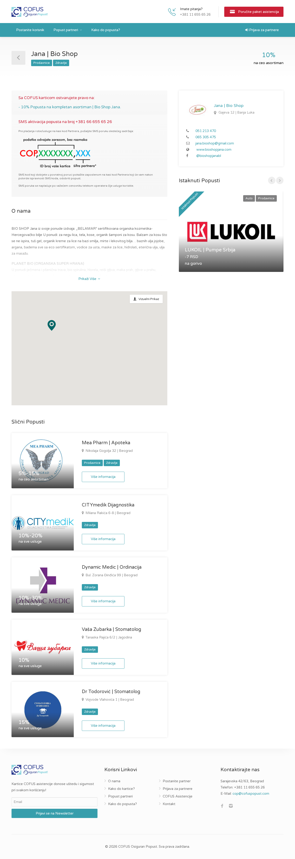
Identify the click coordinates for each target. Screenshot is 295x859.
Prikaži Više (87, 279)
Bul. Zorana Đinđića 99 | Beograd (111, 575)
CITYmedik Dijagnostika (108, 505)
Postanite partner (177, 781)
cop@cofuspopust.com (251, 793)
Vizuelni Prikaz (149, 299)
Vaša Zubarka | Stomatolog (111, 629)
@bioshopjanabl (208, 156)
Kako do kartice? (121, 789)
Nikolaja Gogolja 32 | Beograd (109, 451)
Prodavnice (41, 63)
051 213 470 (205, 131)
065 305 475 (205, 137)
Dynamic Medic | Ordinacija (112, 567)
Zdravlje (61, 63)
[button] (51, 325)
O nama (114, 781)
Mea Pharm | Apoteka (106, 443)
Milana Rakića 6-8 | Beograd (107, 513)
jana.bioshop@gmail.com (214, 143)
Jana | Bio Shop (229, 105)
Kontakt (169, 804)
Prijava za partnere (263, 30)
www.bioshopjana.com (213, 149)
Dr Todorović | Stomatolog (111, 691)
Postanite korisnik (30, 30)
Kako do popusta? (105, 30)
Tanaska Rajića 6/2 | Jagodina (108, 637)
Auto (249, 198)
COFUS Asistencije (177, 796)
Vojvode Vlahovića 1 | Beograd (109, 699)
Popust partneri (65, 30)
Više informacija (103, 477)
